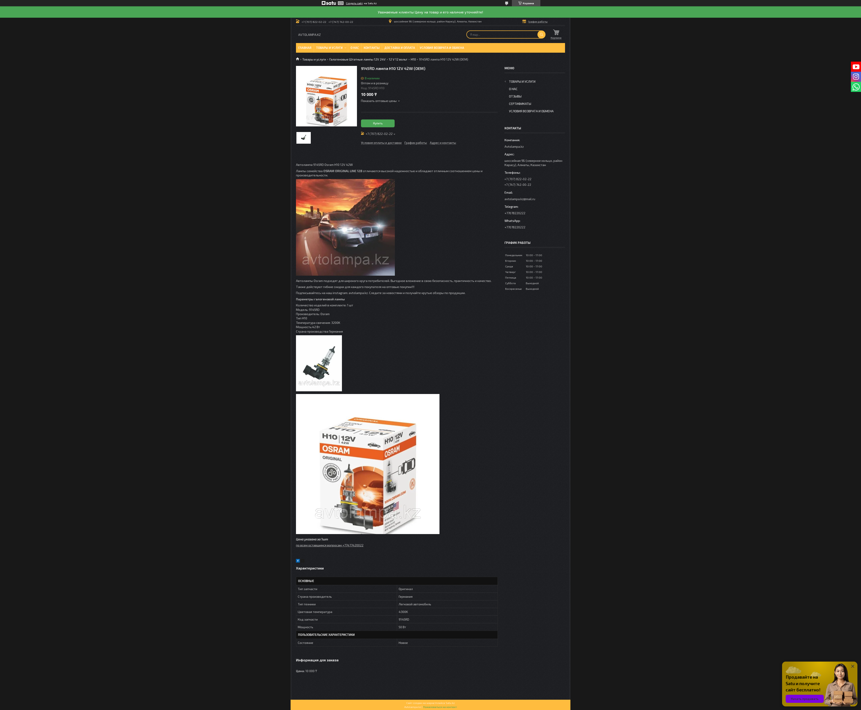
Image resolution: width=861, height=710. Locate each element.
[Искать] (541, 34)
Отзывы (515, 96)
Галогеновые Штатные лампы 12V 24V (357, 59)
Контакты (372, 48)
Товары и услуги (329, 48)
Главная (304, 48)
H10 (413, 59)
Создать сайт (354, 3)
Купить (378, 123)
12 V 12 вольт (398, 59)
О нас (354, 48)
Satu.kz (450, 702)
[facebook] (298, 561)
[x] (302, 561)
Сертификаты (520, 104)
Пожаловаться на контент (440, 706)
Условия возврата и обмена (442, 48)
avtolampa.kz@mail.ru (519, 199)
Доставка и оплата (399, 48)
